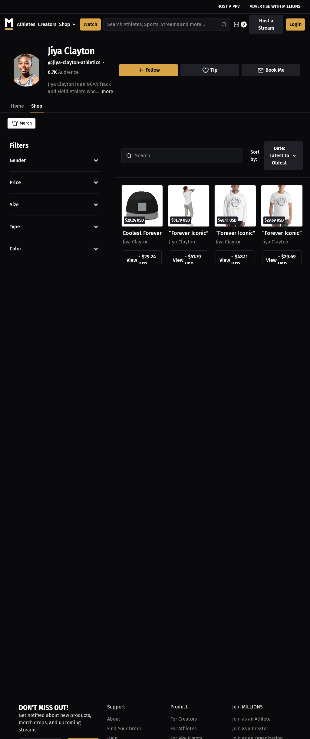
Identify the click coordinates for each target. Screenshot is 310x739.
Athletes (26, 24)
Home (17, 106)
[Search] (224, 24)
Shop (64, 24)
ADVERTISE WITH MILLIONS (275, 6)
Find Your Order (124, 728)
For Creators (183, 719)
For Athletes (183, 728)
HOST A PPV (228, 6)
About (113, 719)
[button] (55, 160)
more (107, 91)
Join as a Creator (250, 728)
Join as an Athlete (251, 719)
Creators (47, 24)
